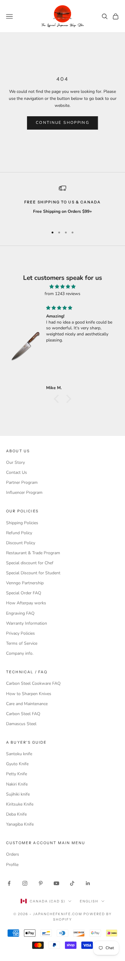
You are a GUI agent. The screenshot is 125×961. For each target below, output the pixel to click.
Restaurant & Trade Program (33, 553)
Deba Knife (16, 814)
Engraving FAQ (20, 613)
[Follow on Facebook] (9, 883)
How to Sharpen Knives (28, 694)
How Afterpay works (26, 603)
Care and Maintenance (27, 704)
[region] (62, 203)
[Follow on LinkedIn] (88, 883)
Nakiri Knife (17, 784)
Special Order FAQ (23, 593)
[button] (58, 398)
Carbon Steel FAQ (23, 714)
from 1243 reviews (62, 294)
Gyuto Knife (17, 764)
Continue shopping (62, 122)
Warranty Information (26, 623)
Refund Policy (19, 533)
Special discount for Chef (29, 563)
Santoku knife (19, 754)
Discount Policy (20, 543)
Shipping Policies (22, 523)
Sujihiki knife (18, 794)
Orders (12, 854)
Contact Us (16, 472)
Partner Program (22, 482)
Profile (12, 865)
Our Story (15, 462)
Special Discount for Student (33, 573)
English (89, 901)
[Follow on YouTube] (56, 883)
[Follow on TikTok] (72, 883)
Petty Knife (16, 774)
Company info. (19, 653)
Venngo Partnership (25, 583)
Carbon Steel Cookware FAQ (33, 683)
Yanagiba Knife (20, 824)
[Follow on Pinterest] (41, 883)
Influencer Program (24, 492)
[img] (62, 286)
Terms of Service (21, 643)
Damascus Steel (21, 724)
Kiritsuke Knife (19, 804)
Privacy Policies (20, 633)
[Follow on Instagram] (25, 883)
